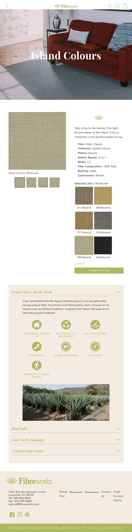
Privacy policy (91, 527)
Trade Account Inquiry (118, 496)
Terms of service (113, 527)
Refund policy (71, 527)
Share (81, 263)
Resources (76, 492)
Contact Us (106, 493)
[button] (7, 6)
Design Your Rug (99, 270)
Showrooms (92, 492)
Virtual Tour (63, 493)
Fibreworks (26, 527)
